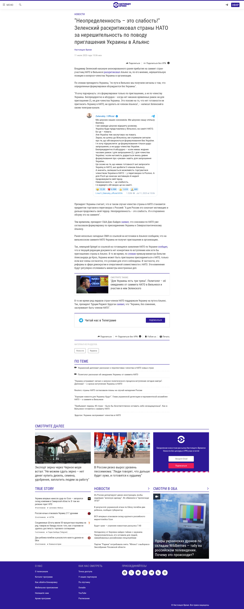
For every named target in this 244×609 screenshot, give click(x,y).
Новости (79, 14)
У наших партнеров (88, 576)
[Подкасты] (164, 572)
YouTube (82, 593)
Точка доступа (85, 571)
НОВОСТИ (102, 488)
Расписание (84, 598)
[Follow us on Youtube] (138, 572)
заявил (125, 221)
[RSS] (158, 572)
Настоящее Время (83, 49)
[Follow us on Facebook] (124, 572)
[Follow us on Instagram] (144, 572)
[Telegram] (226, 5)
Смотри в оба (165, 488)
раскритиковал (112, 72)
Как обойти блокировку (46, 582)
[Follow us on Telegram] (151, 572)
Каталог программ (44, 576)
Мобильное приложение (46, 587)
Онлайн (82, 587)
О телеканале (41, 571)
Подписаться (155, 320)
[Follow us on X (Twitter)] (131, 572)
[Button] (133, 63)
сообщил (162, 246)
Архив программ (43, 598)
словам (132, 253)
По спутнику (84, 582)
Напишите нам (42, 593)
